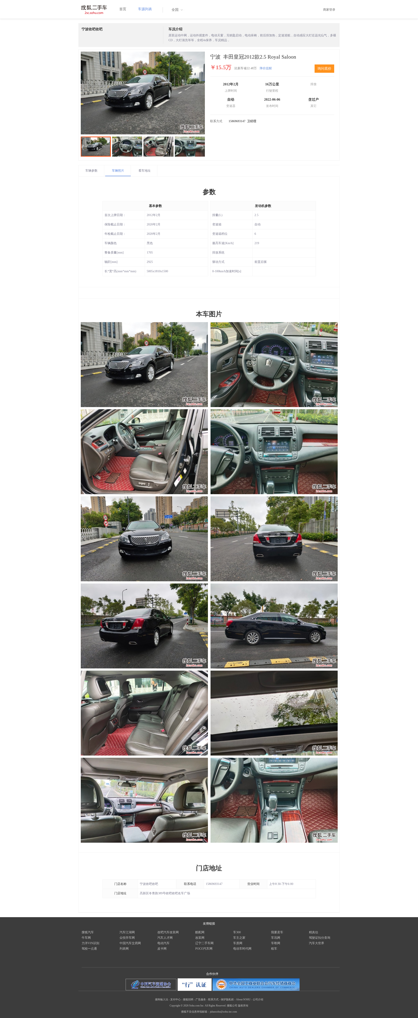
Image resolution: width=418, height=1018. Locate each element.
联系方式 (213, 999)
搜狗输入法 (161, 999)
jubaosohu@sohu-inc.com (223, 1011)
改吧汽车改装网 (168, 932)
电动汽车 (163, 943)
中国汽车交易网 (130, 943)
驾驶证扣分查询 (319, 937)
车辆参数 (91, 170)
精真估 (313, 932)
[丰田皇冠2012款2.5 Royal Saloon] (143, 93)
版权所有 (243, 1005)
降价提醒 (266, 68)
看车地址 (144, 170)
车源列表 (145, 9)
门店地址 (209, 868)
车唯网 (275, 943)
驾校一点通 (89, 948)
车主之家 (239, 937)
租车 (274, 948)
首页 (122, 9)
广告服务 (201, 999)
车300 (237, 932)
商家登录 (329, 9)
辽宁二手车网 (204, 943)
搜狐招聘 (188, 999)
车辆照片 (118, 170)
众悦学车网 (127, 937)
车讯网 (275, 937)
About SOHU (243, 999)
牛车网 (86, 937)
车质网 (237, 943)
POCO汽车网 (203, 948)
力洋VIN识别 (90, 943)
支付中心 (175, 999)
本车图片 (209, 314)
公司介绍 (258, 999)
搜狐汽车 (88, 932)
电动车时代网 (242, 948)
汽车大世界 (316, 943)
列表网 (124, 948)
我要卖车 (277, 932)
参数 (209, 191)
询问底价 (324, 68)
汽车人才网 (165, 937)
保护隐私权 (227, 999)
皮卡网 (162, 948)
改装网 (199, 937)
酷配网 (199, 932)
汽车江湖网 (127, 932)
